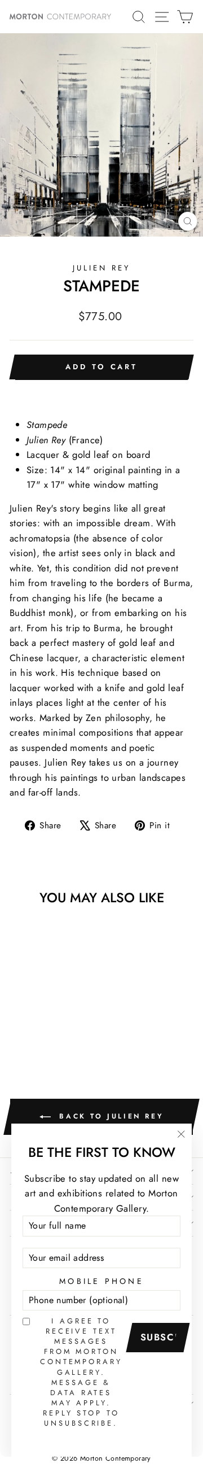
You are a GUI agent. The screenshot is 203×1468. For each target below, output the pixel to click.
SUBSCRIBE (161, 1337)
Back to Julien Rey (109, 1116)
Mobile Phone (101, 1281)
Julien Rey (101, 268)
